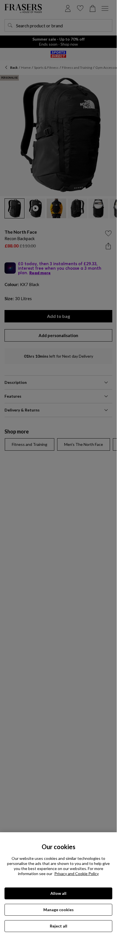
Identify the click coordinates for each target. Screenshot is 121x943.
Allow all (58, 893)
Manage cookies (58, 909)
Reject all (58, 926)
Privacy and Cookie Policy (76, 873)
